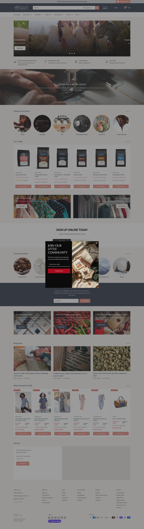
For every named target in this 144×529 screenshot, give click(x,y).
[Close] (97, 243)
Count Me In (59, 271)
